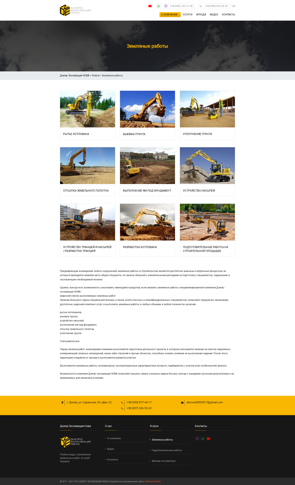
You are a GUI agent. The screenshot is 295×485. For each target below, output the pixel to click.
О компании (169, 14)
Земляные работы (162, 439)
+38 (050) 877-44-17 (139, 402)
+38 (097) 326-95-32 (139, 408)
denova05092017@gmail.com (205, 402)
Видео (214, 14)
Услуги (188, 14)
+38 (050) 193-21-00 (181, 6)
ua (233, 6)
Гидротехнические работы (167, 450)
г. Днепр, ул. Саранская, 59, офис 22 (89, 402)
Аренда (201, 14)
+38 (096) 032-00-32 (216, 6)
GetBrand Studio (153, 481)
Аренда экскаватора (163, 460)
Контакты (228, 14)
